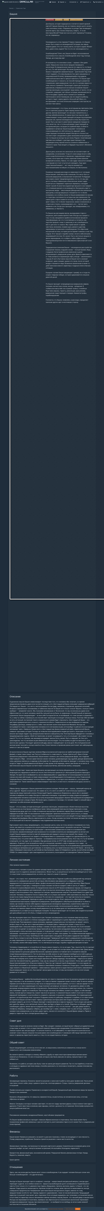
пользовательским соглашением (55, 1208)
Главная (11, 8)
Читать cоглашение (70, 1208)
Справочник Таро (21, 8)
